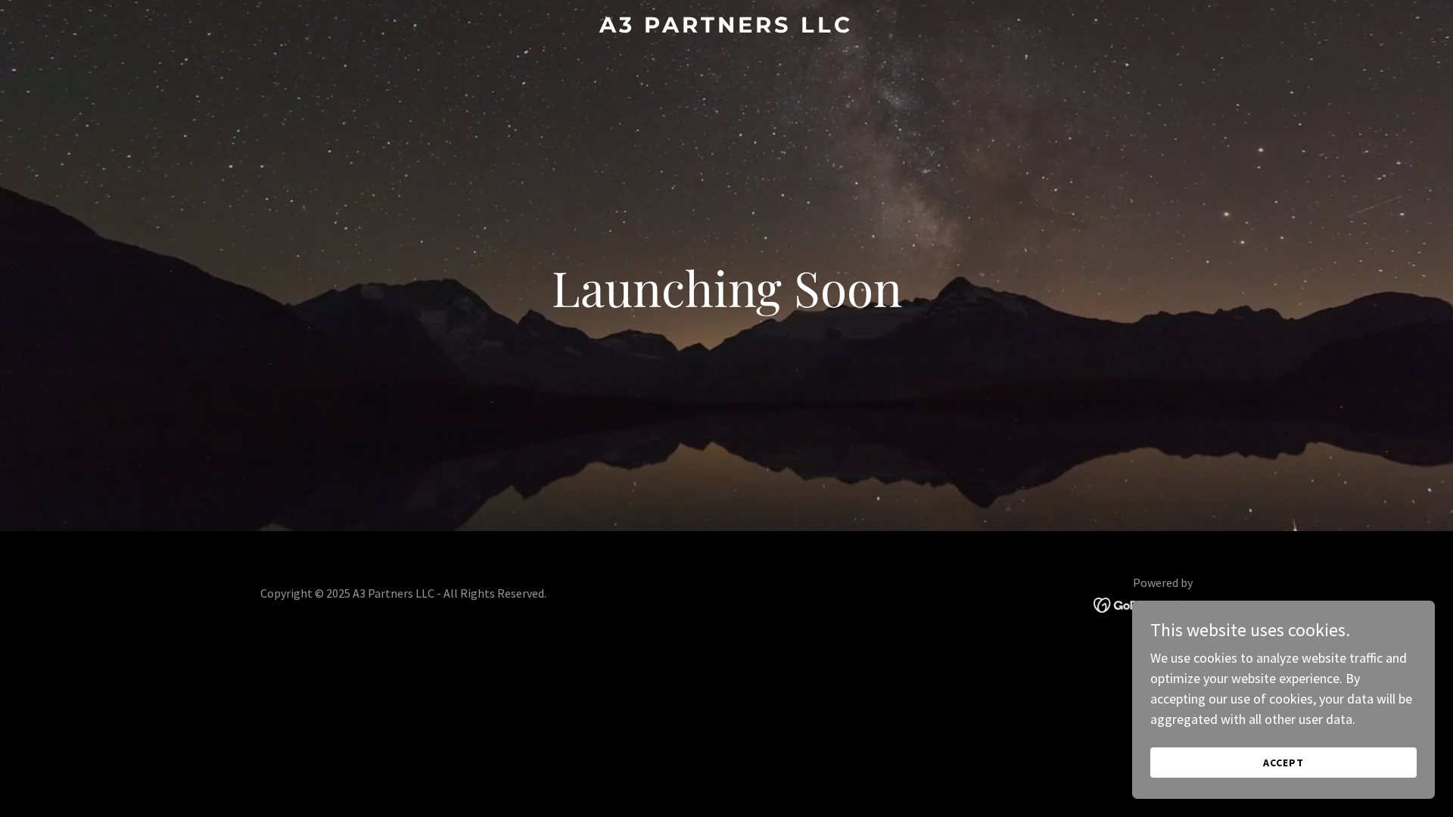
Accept (1283, 762)
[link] (726, 27)
